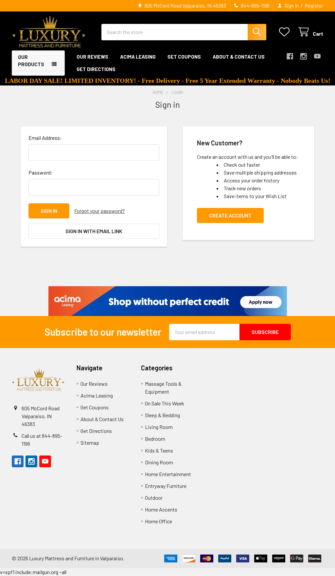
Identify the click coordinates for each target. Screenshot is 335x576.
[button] (168, 301)
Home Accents (161, 509)
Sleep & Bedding (162, 415)
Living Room (159, 427)
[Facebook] (290, 56)
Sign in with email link (93, 231)
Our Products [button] (31, 60)
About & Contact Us (239, 57)
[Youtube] (317, 56)
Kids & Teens (159, 450)
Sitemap (89, 442)
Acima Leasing (138, 57)
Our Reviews (92, 57)
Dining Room (159, 462)
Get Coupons (184, 57)
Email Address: (45, 138)
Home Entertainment (168, 474)
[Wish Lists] (285, 32)
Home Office (158, 521)
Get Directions (96, 69)
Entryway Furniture (165, 486)
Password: (40, 172)
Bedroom (155, 439)
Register (314, 6)
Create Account (230, 215)
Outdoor (154, 497)
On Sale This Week (164, 403)
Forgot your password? (99, 211)
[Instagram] (303, 56)
